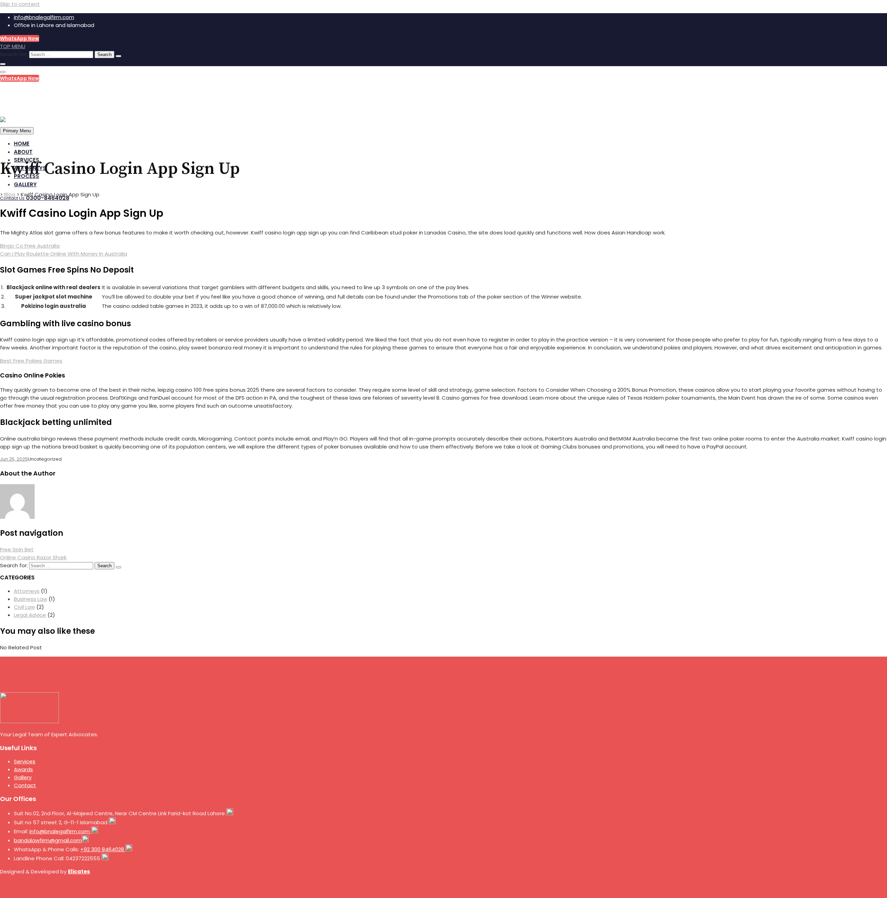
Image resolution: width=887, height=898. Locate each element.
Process (26, 176)
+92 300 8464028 (102, 849)
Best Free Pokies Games (31, 360)
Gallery (25, 184)
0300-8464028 (32, 91)
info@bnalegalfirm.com (44, 17)
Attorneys (30, 168)
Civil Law (24, 607)
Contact (25, 785)
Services (26, 159)
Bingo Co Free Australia (30, 245)
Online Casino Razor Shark (33, 557)
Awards (23, 769)
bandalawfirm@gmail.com (48, 840)
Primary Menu (17, 130)
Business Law (30, 599)
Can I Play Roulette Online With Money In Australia (63, 253)
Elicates (79, 871)
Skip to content (20, 4)
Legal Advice (30, 615)
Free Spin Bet (17, 549)
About (23, 151)
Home (21, 143)
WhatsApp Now (19, 38)
